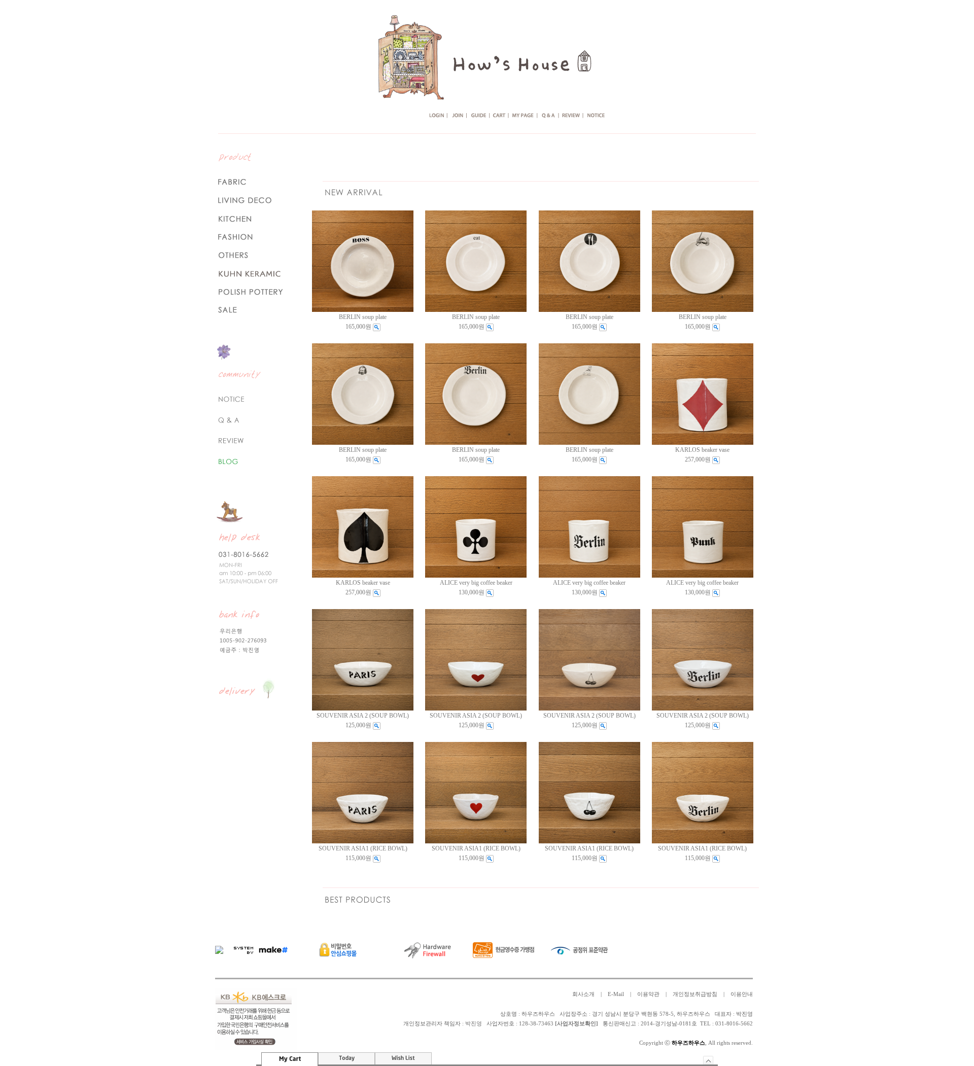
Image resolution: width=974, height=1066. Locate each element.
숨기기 (708, 1060)
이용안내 (741, 994)
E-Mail (616, 994)
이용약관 (648, 994)
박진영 (473, 1023)
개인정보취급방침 (695, 994)
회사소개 (583, 994)
